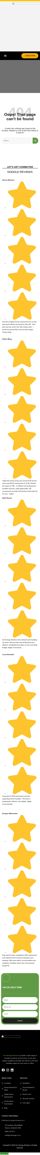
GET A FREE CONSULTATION (12, 984)
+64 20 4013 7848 (12, 987)
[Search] (35, 141)
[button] (5, 56)
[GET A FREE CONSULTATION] (6, 978)
